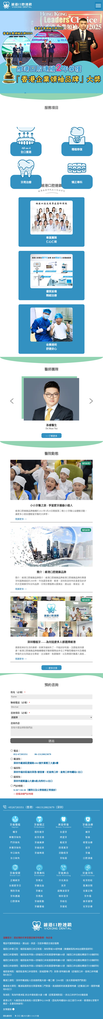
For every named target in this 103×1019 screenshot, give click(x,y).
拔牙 (87, 848)
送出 (51, 741)
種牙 (15, 832)
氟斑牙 (63, 842)
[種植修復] (77, 130)
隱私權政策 (7, 1016)
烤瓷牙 (63, 837)
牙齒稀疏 (39, 853)
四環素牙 (63, 848)
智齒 (87, 837)
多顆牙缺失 (15, 848)
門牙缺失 (15, 842)
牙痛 (87, 853)
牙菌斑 (63, 906)
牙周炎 (39, 880)
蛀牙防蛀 (88, 880)
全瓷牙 (63, 832)
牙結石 (63, 901)
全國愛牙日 (15, 885)
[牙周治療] (26, 163)
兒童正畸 (88, 891)
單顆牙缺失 (15, 837)
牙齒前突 (39, 848)
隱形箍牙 (39, 832)
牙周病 (39, 896)
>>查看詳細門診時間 (23, 794)
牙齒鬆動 (39, 901)
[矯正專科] (77, 163)
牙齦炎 (39, 891)
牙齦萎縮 (39, 906)
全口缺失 (15, 858)
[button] (13, 401)
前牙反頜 (39, 837)
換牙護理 (88, 901)
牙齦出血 (39, 885)
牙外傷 (87, 896)
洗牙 (63, 885)
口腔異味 (15, 901)
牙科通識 (15, 896)
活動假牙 (63, 853)
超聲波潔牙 (64, 891)
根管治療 (88, 842)
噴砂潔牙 (63, 896)
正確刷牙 (15, 880)
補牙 (87, 832)
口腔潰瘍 (88, 858)
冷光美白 (63, 880)
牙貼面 (63, 858)
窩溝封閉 (88, 885)
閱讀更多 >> (21, 519)
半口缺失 (15, 853)
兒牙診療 (88, 906)
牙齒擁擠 (39, 842)
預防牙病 (15, 891)
